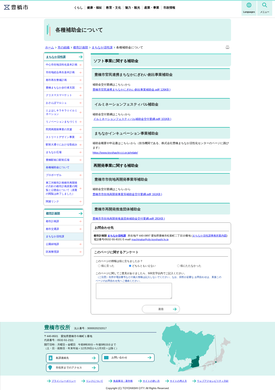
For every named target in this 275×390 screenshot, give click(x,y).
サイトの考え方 (178, 381)
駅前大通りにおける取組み (61, 144)
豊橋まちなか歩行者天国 (60, 87)
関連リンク (52, 201)
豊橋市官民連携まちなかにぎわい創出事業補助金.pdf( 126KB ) (131, 89)
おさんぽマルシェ (56, 102)
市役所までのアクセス (69, 367)
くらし (78, 7)
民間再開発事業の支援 (59, 129)
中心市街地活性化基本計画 (61, 64)
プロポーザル (54, 174)
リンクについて (94, 381)
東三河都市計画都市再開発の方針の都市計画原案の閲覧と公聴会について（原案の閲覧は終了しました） (61, 188)
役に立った (107, 265)
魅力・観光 (132, 7)
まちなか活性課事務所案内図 (209, 235)
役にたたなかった (190, 265)
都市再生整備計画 (56, 79)
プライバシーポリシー (64, 381)
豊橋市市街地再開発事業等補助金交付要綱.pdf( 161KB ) (127, 194)
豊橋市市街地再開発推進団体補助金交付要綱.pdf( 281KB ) (129, 218)
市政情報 (169, 7)
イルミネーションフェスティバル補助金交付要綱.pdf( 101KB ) (132, 119)
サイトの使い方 (151, 381)
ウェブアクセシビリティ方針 (213, 381)
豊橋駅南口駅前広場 (57, 159)
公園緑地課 (52, 244)
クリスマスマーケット (59, 95)
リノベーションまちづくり (61, 121)
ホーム (49, 47)
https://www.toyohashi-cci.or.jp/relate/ (115, 152)
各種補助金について (57, 167)
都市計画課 (52, 221)
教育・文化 (113, 7)
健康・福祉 (94, 7)
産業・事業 (151, 7)
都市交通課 (52, 228)
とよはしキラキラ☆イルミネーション (61, 112)
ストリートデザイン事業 (60, 136)
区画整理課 (52, 251)
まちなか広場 (54, 152)
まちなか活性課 (102, 47)
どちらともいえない (144, 265)
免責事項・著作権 (123, 381)
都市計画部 (80, 47)
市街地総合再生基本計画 (60, 72)
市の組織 (64, 47)
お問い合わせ (119, 357)
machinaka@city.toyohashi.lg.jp (150, 239)
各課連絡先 (62, 357)
